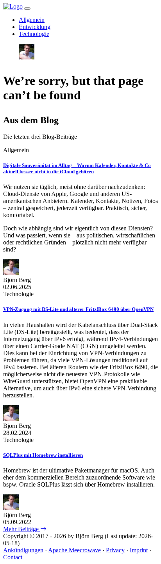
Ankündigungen (23, 550)
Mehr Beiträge (21, 529)
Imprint (139, 550)
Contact (12, 557)
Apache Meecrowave (74, 550)
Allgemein (32, 19)
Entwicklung (34, 26)
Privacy (115, 550)
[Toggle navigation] (27, 8)
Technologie (34, 34)
